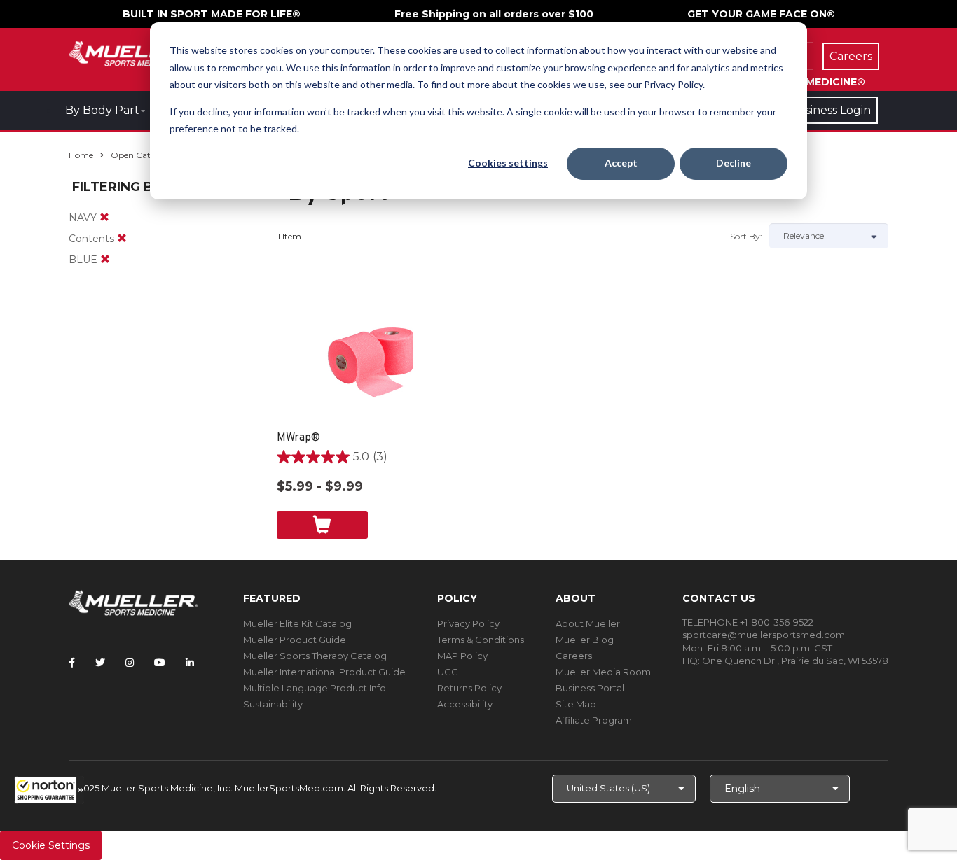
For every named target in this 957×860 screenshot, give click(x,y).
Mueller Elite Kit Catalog (297, 623)
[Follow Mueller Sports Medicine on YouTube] (159, 663)
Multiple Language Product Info (314, 687)
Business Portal (590, 687)
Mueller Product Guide (294, 639)
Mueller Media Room (603, 671)
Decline (733, 163)
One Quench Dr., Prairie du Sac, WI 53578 (795, 660)
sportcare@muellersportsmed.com (763, 634)
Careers (574, 655)
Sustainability (273, 704)
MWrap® (298, 438)
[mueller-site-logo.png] (133, 52)
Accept (621, 163)
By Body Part (102, 110)
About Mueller (588, 623)
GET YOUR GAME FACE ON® (761, 14)
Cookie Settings (51, 845)
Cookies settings (508, 163)
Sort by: (746, 236)
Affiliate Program (594, 720)
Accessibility (465, 704)
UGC (447, 671)
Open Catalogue (144, 155)
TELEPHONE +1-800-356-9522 (747, 622)
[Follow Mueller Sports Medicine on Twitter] (100, 663)
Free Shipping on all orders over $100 (493, 14)
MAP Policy (462, 655)
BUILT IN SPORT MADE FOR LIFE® (212, 14)
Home (81, 155)
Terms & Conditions (480, 639)
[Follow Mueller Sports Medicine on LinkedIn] (190, 663)
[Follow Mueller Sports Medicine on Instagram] (129, 663)
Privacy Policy (468, 623)
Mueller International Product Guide (324, 671)
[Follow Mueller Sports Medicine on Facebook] (72, 663)
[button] (49, 790)
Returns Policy (469, 687)
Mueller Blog (585, 639)
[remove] (104, 217)
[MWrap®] (372, 360)
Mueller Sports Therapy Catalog (315, 655)
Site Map (576, 704)
